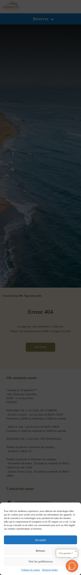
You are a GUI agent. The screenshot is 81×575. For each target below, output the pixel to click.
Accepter (40, 539)
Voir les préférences (41, 561)
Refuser (40, 550)
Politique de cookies (30, 570)
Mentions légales (50, 570)
